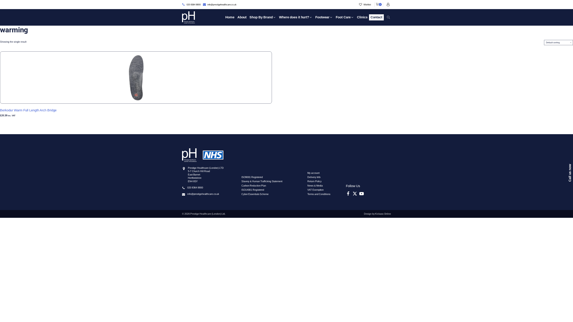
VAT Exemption (315, 190)
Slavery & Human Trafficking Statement (261, 181)
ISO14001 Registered (252, 190)
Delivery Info (314, 177)
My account (313, 173)
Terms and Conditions (318, 194)
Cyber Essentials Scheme (255, 194)
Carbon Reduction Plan (253, 185)
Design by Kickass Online (377, 214)
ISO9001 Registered (252, 177)
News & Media (315, 185)
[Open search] (388, 17)
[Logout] (388, 4)
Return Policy (314, 181)
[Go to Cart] (379, 4)
